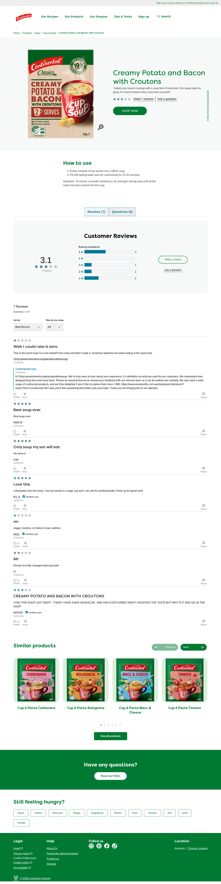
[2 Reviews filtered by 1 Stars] (109, 278)
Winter (118, 813)
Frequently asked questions (62, 853)
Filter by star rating (54, 320)
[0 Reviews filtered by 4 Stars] (109, 258)
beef (134, 813)
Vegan (76, 813)
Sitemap (51, 864)
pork (184, 813)
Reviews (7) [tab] (96, 212)
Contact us (53, 858)
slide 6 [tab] (120, 725)
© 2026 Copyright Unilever (35, 878)
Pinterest (99, 845)
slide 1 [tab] (100, 725)
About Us (52, 848)
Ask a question (173, 270)
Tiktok (114, 845)
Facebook (106, 845)
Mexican (57, 813)
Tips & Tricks (123, 16)
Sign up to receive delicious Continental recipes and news (185, 3)
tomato (21, 822)
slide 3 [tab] (108, 725)
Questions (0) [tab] (122, 212)
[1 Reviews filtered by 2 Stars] (109, 271)
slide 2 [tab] (104, 725)
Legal (16, 848)
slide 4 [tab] (112, 725)
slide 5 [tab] (116, 725)
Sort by (16, 320)
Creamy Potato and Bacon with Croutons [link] (81, 32)
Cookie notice (21, 862)
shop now (130, 110)
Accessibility (20, 867)
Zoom (100, 127)
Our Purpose (98, 16)
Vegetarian (97, 813)
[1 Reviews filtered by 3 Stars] (109, 265)
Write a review (173, 259)
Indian (38, 813)
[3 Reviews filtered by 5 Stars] (109, 252)
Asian (20, 813)
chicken (152, 813)
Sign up (143, 16)
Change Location (198, 848)
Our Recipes (49, 16)
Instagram (91, 845)
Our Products (74, 16)
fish (170, 813)
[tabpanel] (110, 424)
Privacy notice (21, 853)
